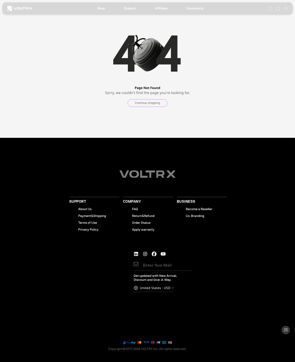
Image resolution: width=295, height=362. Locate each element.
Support (130, 8)
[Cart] (278, 8)
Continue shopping (147, 103)
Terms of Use (87, 223)
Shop (101, 8)
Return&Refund (143, 216)
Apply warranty (143, 229)
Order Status (141, 223)
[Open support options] (286, 330)
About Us (85, 209)
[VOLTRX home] (19, 8)
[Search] (271, 8)
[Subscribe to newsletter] (136, 264)
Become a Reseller (199, 209)
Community (195, 8)
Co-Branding (195, 216)
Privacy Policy (88, 229)
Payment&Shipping (92, 216)
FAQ (135, 209)
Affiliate (161, 8)
